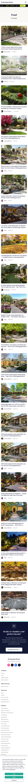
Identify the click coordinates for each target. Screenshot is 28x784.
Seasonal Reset (4, 752)
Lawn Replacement (5, 725)
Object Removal (4, 719)
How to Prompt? (4, 697)
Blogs (2, 693)
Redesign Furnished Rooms (7, 712)
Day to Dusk (4, 723)
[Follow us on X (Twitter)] (19, 665)
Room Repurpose (5, 728)
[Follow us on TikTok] (12, 665)
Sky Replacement (5, 721)
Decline (14, 777)
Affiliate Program (4, 677)
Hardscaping (4, 717)
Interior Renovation (5, 730)
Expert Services (4, 686)
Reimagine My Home (13, 649)
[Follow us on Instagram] (8, 665)
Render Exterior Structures (7, 732)
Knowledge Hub (4, 699)
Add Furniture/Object (5, 734)
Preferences (14, 780)
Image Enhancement (5, 743)
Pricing (2, 673)
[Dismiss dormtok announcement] (27, 6)
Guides (2, 695)
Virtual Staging (4, 708)
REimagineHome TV (5, 701)
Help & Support (4, 679)
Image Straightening (5, 747)
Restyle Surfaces (5, 741)
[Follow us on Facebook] (15, 665)
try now (23, 5)
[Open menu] (25, 2)
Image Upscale (4, 745)
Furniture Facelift (5, 739)
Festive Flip (3, 754)
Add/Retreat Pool (5, 750)
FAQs (2, 675)
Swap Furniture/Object (6, 736)
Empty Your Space (5, 710)
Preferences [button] (12, 769)
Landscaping (4, 715)
